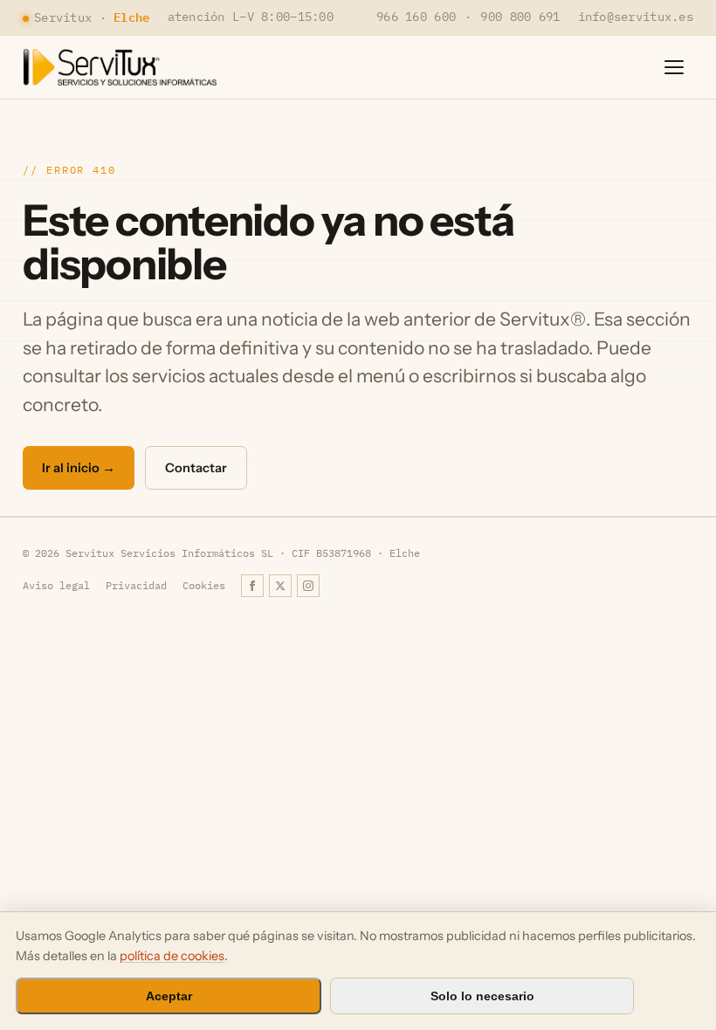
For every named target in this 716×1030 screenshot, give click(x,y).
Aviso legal (56, 585)
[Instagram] (308, 585)
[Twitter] (280, 585)
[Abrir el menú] (674, 67)
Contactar (196, 468)
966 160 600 (416, 16)
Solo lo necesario (482, 996)
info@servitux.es (635, 16)
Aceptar (169, 996)
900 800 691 (520, 16)
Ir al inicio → (78, 468)
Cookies (203, 585)
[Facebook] (252, 585)
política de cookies (172, 956)
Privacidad (136, 585)
